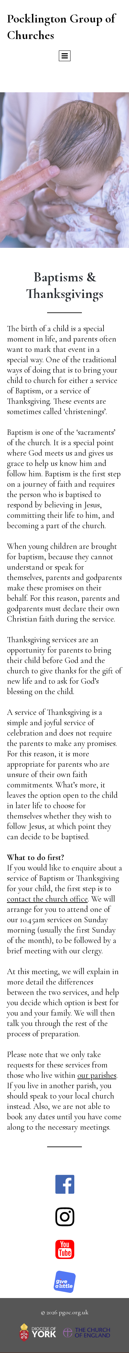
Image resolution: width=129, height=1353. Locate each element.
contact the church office (47, 899)
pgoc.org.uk (73, 1312)
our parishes (96, 1075)
